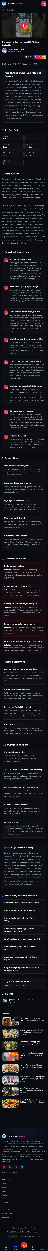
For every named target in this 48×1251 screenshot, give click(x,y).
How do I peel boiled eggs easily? (19, 910)
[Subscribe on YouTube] (43, 3)
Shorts (4, 1191)
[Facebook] (10, 1167)
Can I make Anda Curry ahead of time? (21, 902)
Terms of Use (18, 1228)
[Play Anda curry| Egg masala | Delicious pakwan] (24, 25)
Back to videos (10, 10)
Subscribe (41, 57)
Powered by (6, 1172)
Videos (4, 1187)
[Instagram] (16, 1167)
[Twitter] (22, 1167)
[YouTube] (4, 1167)
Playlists (5, 1195)
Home (4, 1184)
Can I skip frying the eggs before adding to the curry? (19, 929)
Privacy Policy (30, 1228)
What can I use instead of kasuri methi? (22, 939)
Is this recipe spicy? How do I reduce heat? (21, 948)
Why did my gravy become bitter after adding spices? (22, 968)
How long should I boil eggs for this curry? (20, 919)
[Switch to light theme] (38, 3)
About (4, 1199)
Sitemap (5, 1203)
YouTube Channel (8, 1214)
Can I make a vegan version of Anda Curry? (20, 958)
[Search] (24, 1245)
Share (30, 57)
